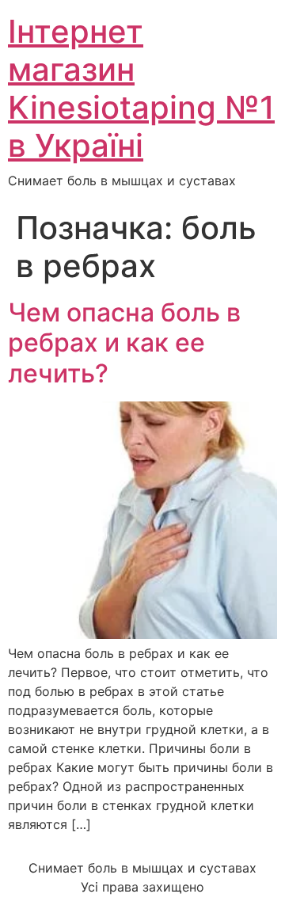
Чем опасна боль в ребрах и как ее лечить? (124, 343)
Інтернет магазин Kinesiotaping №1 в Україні (141, 88)
